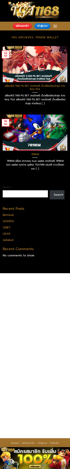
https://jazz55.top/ (16, 372)
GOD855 (8, 221)
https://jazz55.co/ (15, 382)
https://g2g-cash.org (17, 290)
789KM (35, 154)
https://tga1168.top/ (17, 327)
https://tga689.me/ (16, 405)
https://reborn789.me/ (38, 354)
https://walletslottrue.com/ (21, 414)
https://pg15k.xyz (15, 299)
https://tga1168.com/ (17, 317)
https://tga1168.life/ (45, 327)
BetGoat (8, 215)
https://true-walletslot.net (21, 363)
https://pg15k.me (40, 295)
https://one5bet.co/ (17, 345)
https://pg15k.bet (15, 295)
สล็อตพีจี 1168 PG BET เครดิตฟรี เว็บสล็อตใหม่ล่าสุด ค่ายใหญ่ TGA (35, 87)
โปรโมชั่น (54, 443)
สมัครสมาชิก (28, 443)
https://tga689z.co (45, 281)
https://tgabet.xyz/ (46, 317)
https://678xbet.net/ (17, 331)
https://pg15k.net (15, 304)
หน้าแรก (15, 443)
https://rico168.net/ (52, 336)
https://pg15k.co (39, 299)
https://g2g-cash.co (47, 290)
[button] (55, 26)
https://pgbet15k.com (43, 304)
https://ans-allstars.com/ (20, 336)
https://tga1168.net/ (45, 322)
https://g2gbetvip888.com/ (47, 382)
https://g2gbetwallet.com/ (21, 386)
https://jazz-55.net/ (45, 377)
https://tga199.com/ (46, 345)
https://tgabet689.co (51, 409)
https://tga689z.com (17, 281)
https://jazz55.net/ (16, 359)
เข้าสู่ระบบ (42, 443)
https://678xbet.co (46, 331)
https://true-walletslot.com (41, 368)
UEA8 (6, 234)
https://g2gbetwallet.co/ (20, 400)
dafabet (8, 240)
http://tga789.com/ (16, 322)
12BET (6, 227)
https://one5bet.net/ (47, 340)
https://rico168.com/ (17, 340)
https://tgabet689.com (47, 405)
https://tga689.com (52, 400)
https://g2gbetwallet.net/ (21, 391)
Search (7, 187)
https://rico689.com (45, 285)
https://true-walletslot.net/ (41, 418)
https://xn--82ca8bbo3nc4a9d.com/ (29, 393)
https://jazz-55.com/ (17, 377)
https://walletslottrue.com (48, 359)
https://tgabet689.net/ (19, 409)
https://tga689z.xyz (16, 285)
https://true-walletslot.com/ (22, 423)
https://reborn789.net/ (19, 350)
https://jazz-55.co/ (43, 372)
